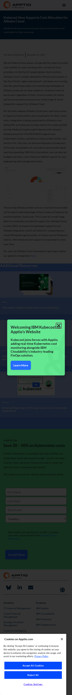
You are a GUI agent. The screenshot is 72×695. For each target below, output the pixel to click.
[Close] (62, 639)
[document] (36, 347)
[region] (33, 664)
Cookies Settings (33, 684)
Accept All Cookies (33, 665)
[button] (58, 325)
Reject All (33, 675)
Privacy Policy (41, 656)
